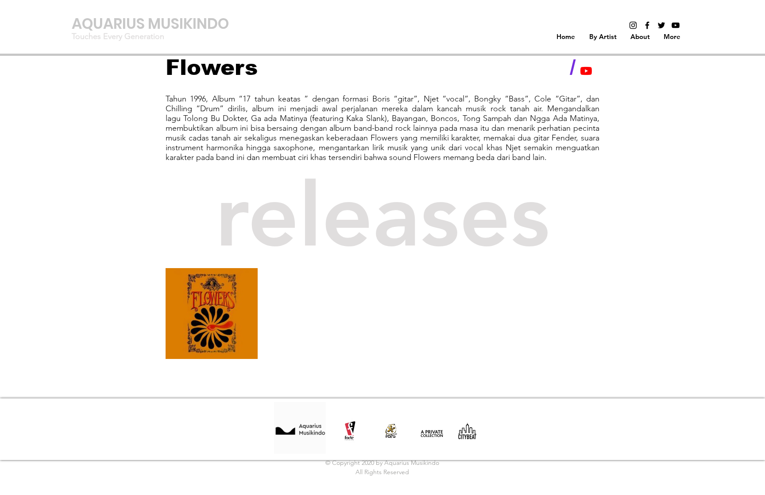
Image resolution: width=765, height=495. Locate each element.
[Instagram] (633, 25)
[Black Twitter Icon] (661, 25)
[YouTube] (586, 71)
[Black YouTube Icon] (675, 25)
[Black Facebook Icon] (647, 25)
